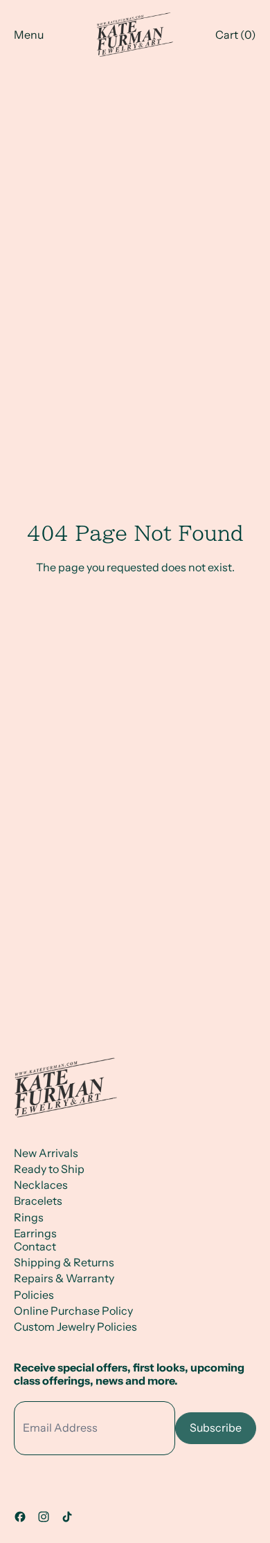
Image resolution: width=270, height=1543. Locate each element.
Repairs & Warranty (64, 1278)
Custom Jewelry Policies (75, 1326)
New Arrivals (46, 1153)
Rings (29, 1217)
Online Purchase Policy (73, 1311)
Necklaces (41, 1185)
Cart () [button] (235, 34)
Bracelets (38, 1201)
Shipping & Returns (64, 1262)
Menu (29, 34)
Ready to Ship (49, 1169)
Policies (34, 1295)
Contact (35, 1246)
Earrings (35, 1233)
